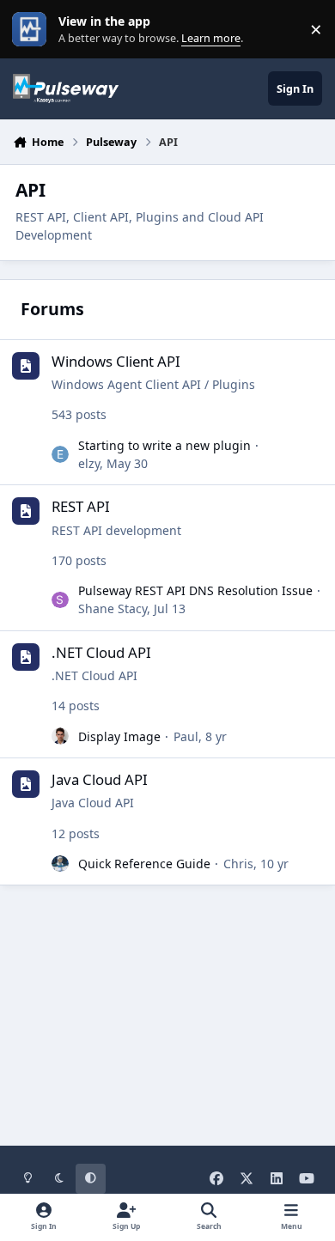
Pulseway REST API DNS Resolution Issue (195, 590)
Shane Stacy (112, 608)
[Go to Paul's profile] (60, 736)
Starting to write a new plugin (164, 445)
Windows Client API (116, 361)
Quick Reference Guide (144, 863)
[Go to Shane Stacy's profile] (60, 600)
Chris (238, 863)
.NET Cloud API (101, 652)
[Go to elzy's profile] (60, 454)
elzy (89, 463)
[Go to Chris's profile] (60, 864)
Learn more (33, 29)
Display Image (119, 736)
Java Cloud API (100, 779)
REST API (81, 506)
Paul (186, 736)
